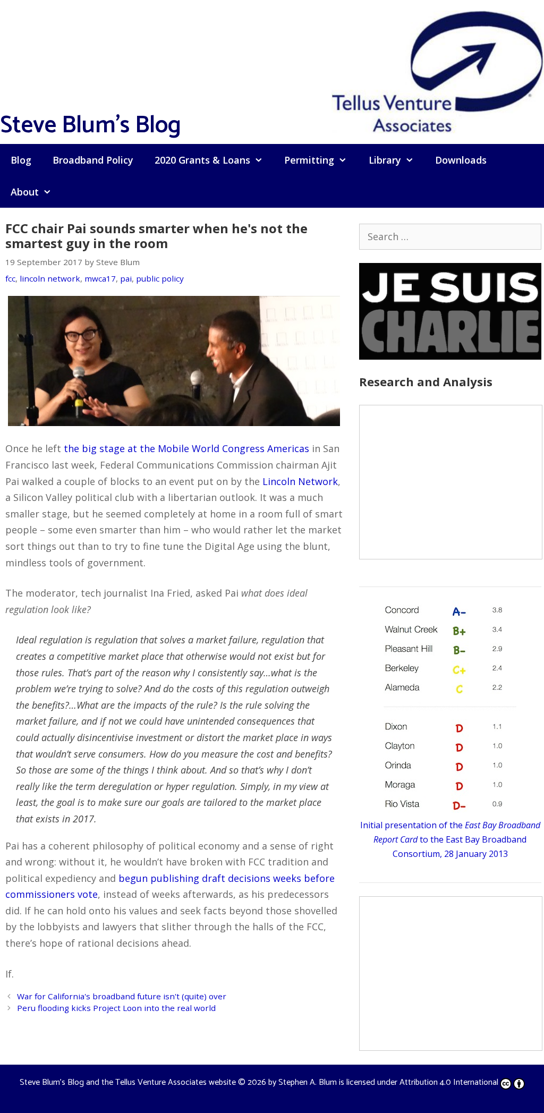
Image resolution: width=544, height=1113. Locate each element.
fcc (10, 278)
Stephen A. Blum (307, 1082)
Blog (21, 160)
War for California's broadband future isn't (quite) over (121, 996)
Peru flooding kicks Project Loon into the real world (116, 1007)
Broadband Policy (93, 160)
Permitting (309, 160)
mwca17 (100, 278)
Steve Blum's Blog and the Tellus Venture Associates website (128, 1082)
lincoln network (50, 278)
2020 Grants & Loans (202, 160)
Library (385, 160)
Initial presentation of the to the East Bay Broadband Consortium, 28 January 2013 (450, 839)
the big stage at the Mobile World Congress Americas (186, 448)
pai (126, 278)
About (25, 191)
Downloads (461, 160)
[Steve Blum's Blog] (438, 70)
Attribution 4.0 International (449, 1082)
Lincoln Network (300, 481)
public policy (160, 278)
